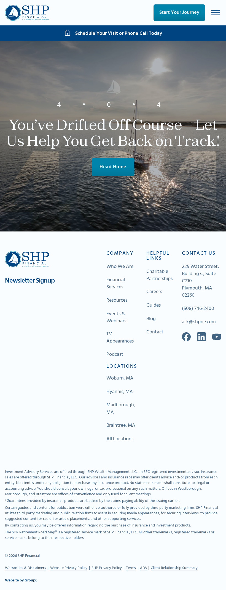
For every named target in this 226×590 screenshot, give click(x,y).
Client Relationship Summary (174, 568)
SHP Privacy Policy (107, 568)
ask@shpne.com (199, 322)
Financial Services (115, 283)
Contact (154, 332)
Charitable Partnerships (159, 275)
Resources (116, 300)
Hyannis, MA (119, 392)
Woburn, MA (119, 378)
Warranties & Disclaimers (25, 568)
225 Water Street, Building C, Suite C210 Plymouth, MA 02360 (200, 281)
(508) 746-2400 (198, 308)
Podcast (114, 354)
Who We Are (119, 266)
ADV (143, 568)
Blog (151, 319)
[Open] (215, 12)
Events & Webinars (116, 317)
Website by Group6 (21, 580)
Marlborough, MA (120, 409)
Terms (131, 568)
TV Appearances (120, 338)
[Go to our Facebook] (186, 336)
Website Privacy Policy (68, 568)
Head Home (113, 167)
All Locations (119, 439)
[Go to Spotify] (216, 336)
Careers (154, 292)
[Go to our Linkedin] (201, 336)
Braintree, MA (120, 425)
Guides (153, 305)
